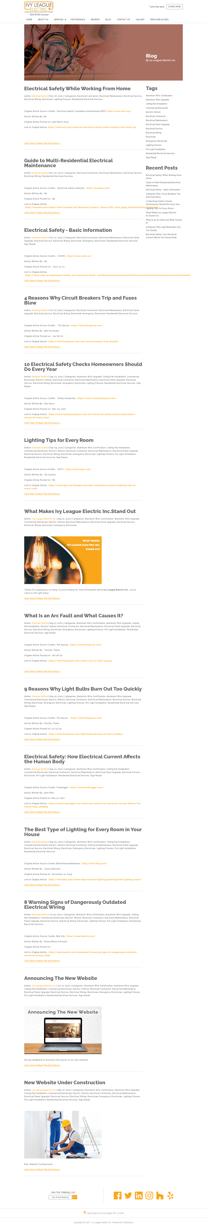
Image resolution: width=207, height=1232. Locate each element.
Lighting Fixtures (62, 99)
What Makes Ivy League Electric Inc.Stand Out (80, 511)
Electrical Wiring (32, 99)
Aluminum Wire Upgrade (89, 377)
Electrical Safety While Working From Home (77, 88)
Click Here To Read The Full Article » (42, 143)
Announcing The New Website (60, 978)
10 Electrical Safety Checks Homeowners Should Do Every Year (83, 366)
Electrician (47, 99)
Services (58, 19)
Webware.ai (128, 1222)
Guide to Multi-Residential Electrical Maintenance (68, 163)
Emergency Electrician (94, 241)
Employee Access (159, 19)
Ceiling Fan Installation (114, 377)
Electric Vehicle (44, 380)
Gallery (140, 19)
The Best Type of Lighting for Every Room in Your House (83, 832)
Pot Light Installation (125, 454)
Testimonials (77, 19)
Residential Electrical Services (87, 99)
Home (29, 19)
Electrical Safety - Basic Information (68, 230)
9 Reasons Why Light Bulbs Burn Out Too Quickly (83, 689)
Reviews (95, 19)
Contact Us (123, 19)
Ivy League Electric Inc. (102, 1222)
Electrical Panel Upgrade (112, 380)
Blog (108, 19)
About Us (43, 19)
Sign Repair (30, 244)
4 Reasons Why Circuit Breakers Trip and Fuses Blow (80, 300)
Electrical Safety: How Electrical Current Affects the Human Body (82, 759)
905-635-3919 (157, 6)
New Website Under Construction (64, 1082)
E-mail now (174, 6)
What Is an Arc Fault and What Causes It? (73, 615)
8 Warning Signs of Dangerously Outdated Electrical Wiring (75, 904)
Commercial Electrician (36, 451)
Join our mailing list (63, 1192)
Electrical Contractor (87, 96)
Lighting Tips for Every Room (59, 440)
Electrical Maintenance (111, 96)
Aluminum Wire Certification (91, 448)
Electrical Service (133, 96)
